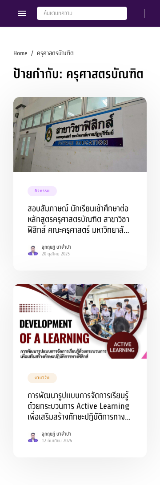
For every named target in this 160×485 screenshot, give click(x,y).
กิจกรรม (42, 191)
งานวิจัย (42, 378)
